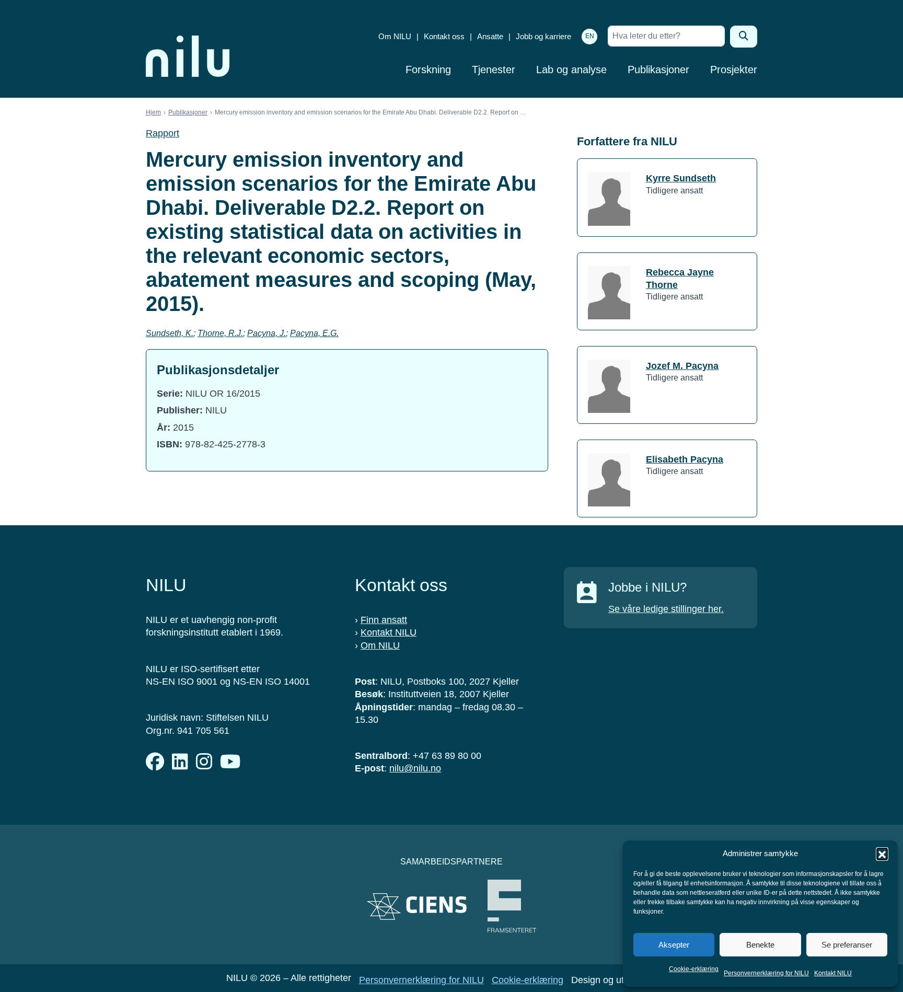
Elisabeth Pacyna (684, 459)
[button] (882, 853)
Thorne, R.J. (220, 333)
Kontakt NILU (833, 973)
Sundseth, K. (169, 333)
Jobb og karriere (543, 36)
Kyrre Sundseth (681, 178)
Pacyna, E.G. (314, 333)
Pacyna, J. (266, 333)
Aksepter (673, 944)
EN (589, 36)
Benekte (760, 944)
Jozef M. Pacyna (682, 366)
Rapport (162, 133)
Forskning (428, 69)
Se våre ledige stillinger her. (666, 609)
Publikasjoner (658, 69)
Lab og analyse (571, 69)
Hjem (153, 112)
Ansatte (490, 36)
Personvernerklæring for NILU (766, 973)
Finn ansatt (384, 620)
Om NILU (394, 36)
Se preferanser (846, 944)
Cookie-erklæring (694, 969)
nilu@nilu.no (415, 768)
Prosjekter (733, 69)
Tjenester (493, 69)
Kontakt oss (444, 36)
